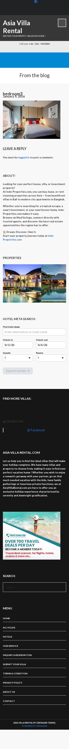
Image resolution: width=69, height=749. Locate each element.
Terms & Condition (15, 673)
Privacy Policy (12, 682)
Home (6, 618)
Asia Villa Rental (16, 26)
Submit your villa (14, 664)
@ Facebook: (13, 421)
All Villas (9, 627)
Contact (9, 701)
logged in (24, 157)
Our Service (10, 645)
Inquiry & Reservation (17, 655)
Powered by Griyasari (34, 726)
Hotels (7, 636)
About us (9, 691)
